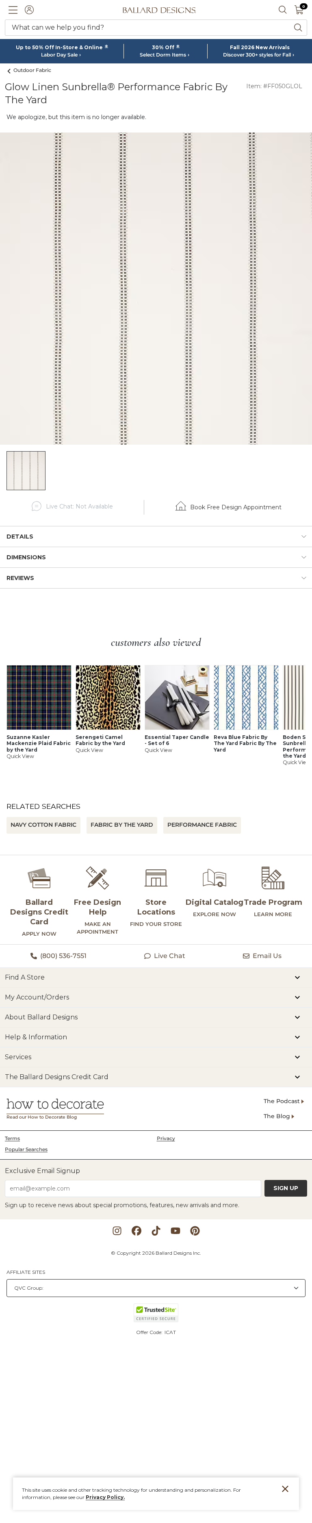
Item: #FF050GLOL (274, 86)
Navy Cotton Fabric (43, 824)
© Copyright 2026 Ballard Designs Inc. (156, 1253)
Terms (12, 1138)
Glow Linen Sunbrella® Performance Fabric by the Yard (116, 93)
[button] (13, 10)
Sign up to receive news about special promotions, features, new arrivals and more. (122, 1205)
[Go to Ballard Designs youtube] (175, 1231)
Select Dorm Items (163, 54)
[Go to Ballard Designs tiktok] (156, 1231)
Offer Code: (150, 1332)
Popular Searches (26, 1149)
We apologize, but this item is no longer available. (76, 117)
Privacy (166, 1138)
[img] (156, 289)
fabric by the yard (122, 824)
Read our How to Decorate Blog (41, 1117)
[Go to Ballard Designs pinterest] (195, 1231)
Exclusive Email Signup (42, 1171)
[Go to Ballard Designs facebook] (136, 1231)
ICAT (170, 1332)
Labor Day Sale (59, 54)
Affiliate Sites (25, 1272)
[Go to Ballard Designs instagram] (117, 1231)
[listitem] (26, 470)
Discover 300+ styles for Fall (257, 54)
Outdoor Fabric (32, 70)
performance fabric (202, 824)
